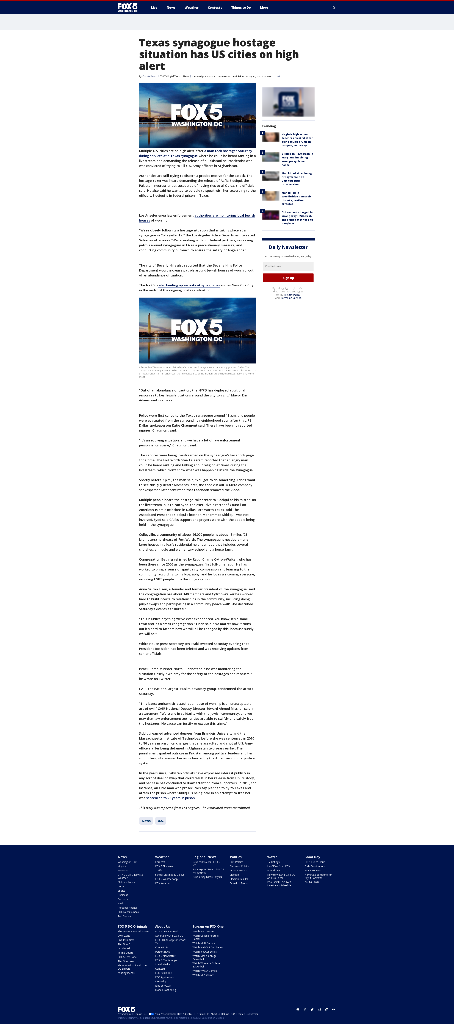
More (264, 7)
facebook (305, 1009)
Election (234, 874)
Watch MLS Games (203, 975)
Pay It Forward (312, 870)
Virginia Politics (238, 870)
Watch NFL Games (203, 931)
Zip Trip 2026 (312, 882)
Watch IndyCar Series (204, 951)
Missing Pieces (126, 973)
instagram (319, 1009)
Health (121, 903)
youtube (298, 1009)
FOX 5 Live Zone (127, 957)
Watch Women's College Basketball (206, 965)
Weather (162, 857)
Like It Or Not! (126, 940)
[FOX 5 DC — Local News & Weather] (129, 7)
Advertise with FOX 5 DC (169, 935)
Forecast (160, 862)
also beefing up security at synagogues (189, 285)
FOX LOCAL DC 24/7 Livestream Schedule (279, 883)
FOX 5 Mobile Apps (166, 960)
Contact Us (161, 947)
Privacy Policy (292, 294)
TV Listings (273, 862)
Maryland (123, 870)
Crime (121, 886)
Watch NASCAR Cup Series (207, 947)
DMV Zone (124, 935)
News (186, 76)
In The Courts (125, 952)
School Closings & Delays (169, 874)
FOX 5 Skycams (164, 866)
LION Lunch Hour (314, 862)
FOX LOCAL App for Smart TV (170, 941)
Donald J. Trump (239, 883)
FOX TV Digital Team (170, 76)
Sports (121, 890)
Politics (236, 857)
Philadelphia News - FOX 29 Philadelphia (208, 871)
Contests (160, 968)
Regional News (204, 857)
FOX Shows (273, 870)
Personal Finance (127, 907)
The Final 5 (124, 944)
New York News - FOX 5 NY (206, 863)
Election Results (239, 879)
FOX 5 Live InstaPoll (166, 931)
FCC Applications (164, 977)
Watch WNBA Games (204, 970)
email (333, 1009)
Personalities (162, 951)
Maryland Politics (239, 866)
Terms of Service (290, 298)
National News (126, 882)
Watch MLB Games (203, 943)
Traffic (159, 870)
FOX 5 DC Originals (132, 926)
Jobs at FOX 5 (163, 985)
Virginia (122, 866)
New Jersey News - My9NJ (207, 876)
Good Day (312, 857)
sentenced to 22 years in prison (170, 798)
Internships (161, 981)
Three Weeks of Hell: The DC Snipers (132, 967)
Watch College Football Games (205, 937)
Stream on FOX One (208, 926)
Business (123, 895)
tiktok (326, 1009)
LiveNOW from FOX (278, 866)
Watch (272, 857)
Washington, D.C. (127, 862)
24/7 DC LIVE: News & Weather (130, 876)
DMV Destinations (314, 866)
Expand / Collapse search (334, 7)
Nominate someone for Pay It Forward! (318, 876)
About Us (162, 926)
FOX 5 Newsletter (165, 956)
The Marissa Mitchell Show (133, 931)
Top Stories (124, 916)
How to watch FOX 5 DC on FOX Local (281, 876)
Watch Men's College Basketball (204, 957)
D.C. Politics (236, 862)
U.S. (161, 821)
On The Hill (124, 948)
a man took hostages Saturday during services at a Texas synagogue (195, 153)
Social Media (162, 964)
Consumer (124, 899)
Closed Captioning (165, 990)
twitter (312, 1009)
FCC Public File (163, 973)
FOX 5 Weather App (166, 879)
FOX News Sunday (128, 912)
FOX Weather (162, 883)
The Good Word (127, 961)
